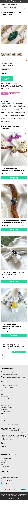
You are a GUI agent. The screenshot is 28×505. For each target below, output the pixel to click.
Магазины (3, 446)
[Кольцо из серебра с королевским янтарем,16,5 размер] (14, 305)
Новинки (3, 394)
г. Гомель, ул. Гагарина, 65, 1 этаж (9, 385)
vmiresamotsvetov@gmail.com (10, 374)
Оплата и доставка (6, 458)
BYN (14, 1)
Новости (3, 462)
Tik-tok (5, 485)
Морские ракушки (5, 411)
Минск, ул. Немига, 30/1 (7, 387)
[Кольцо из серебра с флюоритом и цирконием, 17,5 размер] (14, 201)
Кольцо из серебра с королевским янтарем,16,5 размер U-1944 (11, 326)
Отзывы (2, 464)
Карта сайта (4, 460)
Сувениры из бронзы (6, 396)
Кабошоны (3, 401)
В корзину (14, 178)
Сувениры (3, 420)
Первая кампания (7, 356)
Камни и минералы (5, 405)
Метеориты (4, 415)
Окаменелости (4, 409)
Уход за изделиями (5, 466)
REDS (19, 498)
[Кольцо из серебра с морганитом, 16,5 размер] (14, 149)
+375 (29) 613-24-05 (8, 372)
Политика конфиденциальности (9, 451)
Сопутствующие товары (7, 418)
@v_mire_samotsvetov (8, 475)
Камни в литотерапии (6, 407)
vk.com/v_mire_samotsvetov (10, 477)
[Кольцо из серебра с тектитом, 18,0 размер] (14, 253)
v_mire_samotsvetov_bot (9, 483)
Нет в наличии (7, 78)
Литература (4, 413)
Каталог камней (5, 398)
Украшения (4, 403)
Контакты (3, 448)
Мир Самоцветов (7, 480)
